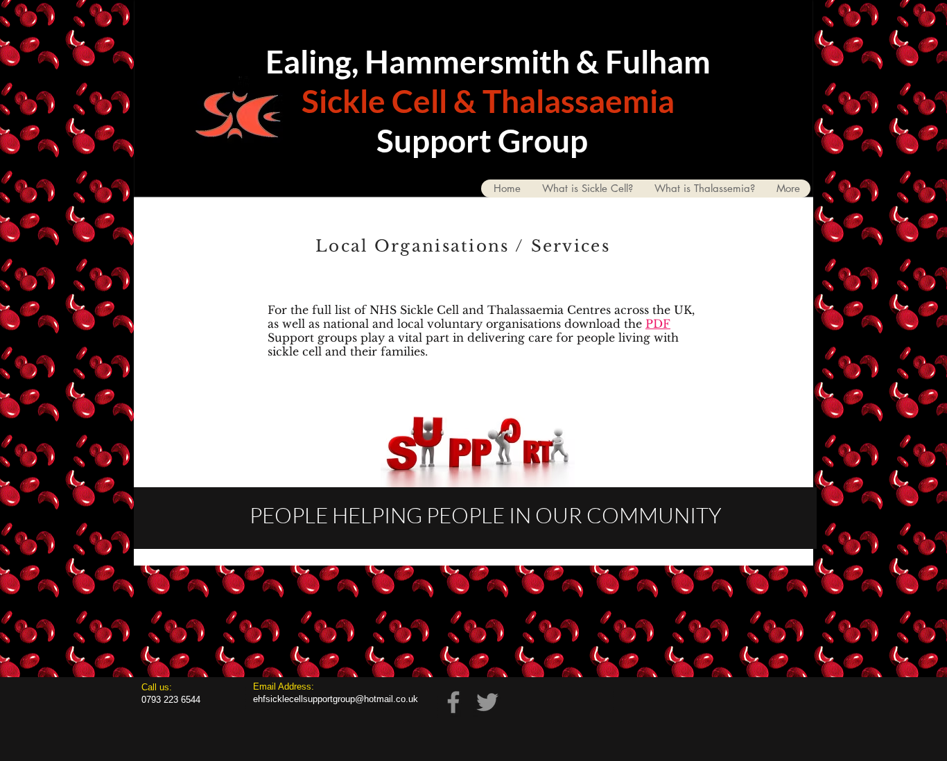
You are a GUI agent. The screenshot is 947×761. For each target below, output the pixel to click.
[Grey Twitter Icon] (487, 702)
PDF (657, 324)
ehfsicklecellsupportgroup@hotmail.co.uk (335, 699)
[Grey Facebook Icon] (453, 702)
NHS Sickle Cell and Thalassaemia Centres (490, 310)
